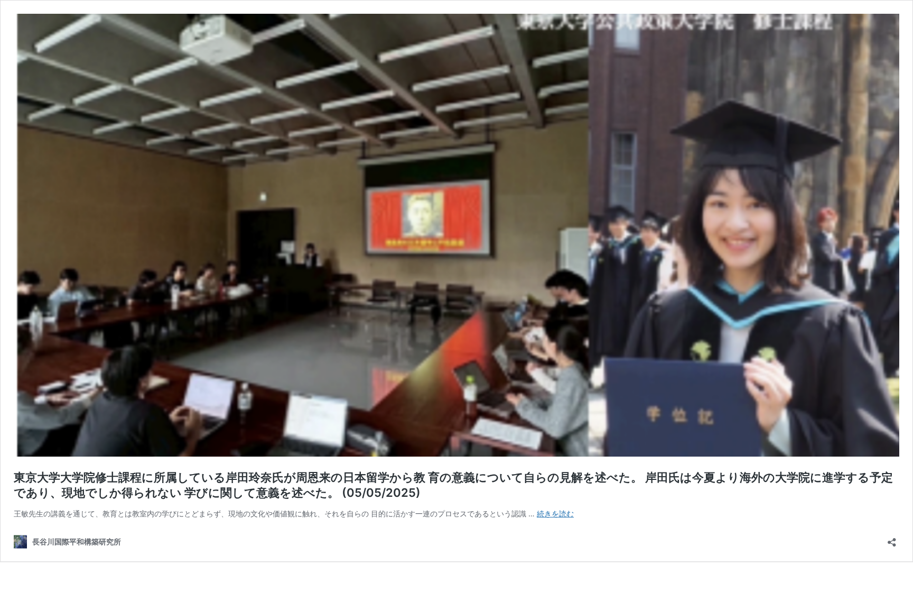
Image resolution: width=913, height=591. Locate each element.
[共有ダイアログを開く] (891, 539)
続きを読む (555, 513)
